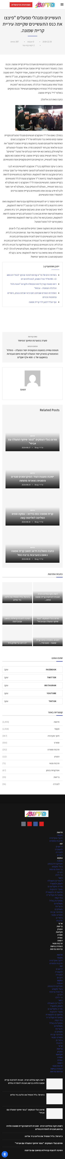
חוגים (60, 872)
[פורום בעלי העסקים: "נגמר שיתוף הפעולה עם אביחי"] (48, 614)
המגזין (30, 756)
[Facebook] (35, 824)
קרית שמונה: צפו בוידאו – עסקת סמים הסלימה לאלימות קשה (32, 515)
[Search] (3, 4)
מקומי (30, 728)
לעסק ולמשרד (56, 883)
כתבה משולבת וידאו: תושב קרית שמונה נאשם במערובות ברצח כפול (32, 553)
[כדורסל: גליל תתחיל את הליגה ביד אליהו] (17, 592)
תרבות (59, 920)
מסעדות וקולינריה (54, 895)
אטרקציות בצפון (30, 770)
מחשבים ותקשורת (54, 892)
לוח (61, 843)
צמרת (60, 937)
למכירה (30, 784)
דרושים (59, 846)
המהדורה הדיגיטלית (21, 4)
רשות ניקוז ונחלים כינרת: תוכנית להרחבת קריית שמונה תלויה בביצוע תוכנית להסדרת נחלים (24, 1081)
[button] (32, 951)
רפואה (60, 940)
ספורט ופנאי (57, 915)
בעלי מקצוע (57, 866)
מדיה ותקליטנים (55, 886)
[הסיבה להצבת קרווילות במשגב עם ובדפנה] (17, 614)
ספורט (30, 742)
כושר (60, 878)
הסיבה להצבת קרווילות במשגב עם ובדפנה (17, 620)
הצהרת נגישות (56, 946)
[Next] (8, 410)
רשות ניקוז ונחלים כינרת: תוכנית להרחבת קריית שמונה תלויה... (47, 596)
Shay (23, 389)
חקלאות (59, 932)
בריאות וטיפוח (56, 869)
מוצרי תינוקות (56, 889)
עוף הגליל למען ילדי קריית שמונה (42, 302)
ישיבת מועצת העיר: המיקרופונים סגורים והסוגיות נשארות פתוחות (32, 478)
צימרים (59, 917)
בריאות (30, 777)
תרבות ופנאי (30, 763)
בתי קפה (59, 898)
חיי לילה (59, 875)
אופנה (60, 861)
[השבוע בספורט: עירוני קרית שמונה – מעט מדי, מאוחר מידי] (48, 635)
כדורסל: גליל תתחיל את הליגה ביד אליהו (17, 598)
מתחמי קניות (56, 912)
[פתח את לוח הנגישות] (5, 1154)
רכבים (60, 855)
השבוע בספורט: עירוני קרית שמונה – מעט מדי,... (47, 641)
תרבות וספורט (30, 749)
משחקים (59, 909)
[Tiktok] (23, 824)
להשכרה (59, 849)
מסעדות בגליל (56, 900)
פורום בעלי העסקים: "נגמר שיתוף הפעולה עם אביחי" (32, 441)
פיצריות (59, 906)
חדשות (30, 721)
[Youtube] (29, 824)
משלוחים (58, 903)
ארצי (61, 923)
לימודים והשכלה (55, 880)
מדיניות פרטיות (56, 949)
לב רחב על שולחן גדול (17, 643)
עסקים (60, 858)
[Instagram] (41, 824)
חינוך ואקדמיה (30, 735)
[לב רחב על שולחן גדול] (17, 635)
